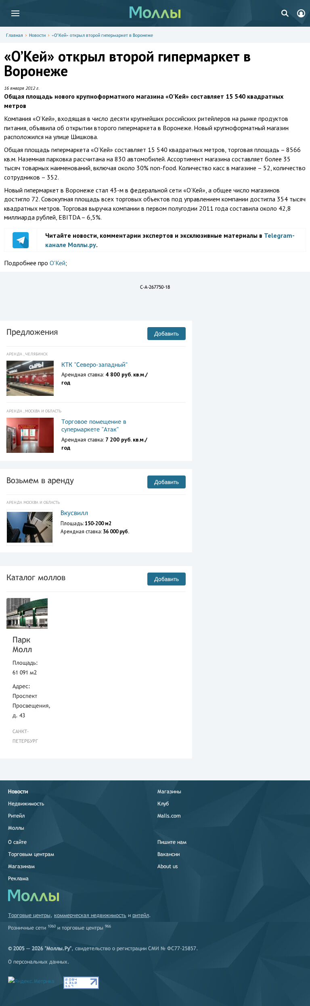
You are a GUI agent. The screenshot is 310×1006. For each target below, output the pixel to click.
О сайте (17, 842)
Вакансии (168, 854)
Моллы (16, 828)
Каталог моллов (35, 577)
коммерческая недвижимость (90, 915)
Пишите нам (171, 842)
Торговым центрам (31, 854)
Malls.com (169, 816)
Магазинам (21, 866)
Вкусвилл (74, 513)
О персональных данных (37, 962)
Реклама (18, 878)
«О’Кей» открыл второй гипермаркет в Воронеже (102, 35)
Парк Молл (22, 644)
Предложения (32, 331)
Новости (37, 35)
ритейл (140, 915)
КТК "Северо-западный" (94, 364)
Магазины (169, 791)
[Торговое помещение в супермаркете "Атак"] (30, 435)
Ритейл (16, 816)
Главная (14, 35)
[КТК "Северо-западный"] (30, 378)
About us (167, 866)
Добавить (166, 333)
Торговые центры (29, 915)
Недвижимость (26, 804)
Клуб (163, 804)
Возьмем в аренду (40, 480)
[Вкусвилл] (29, 527)
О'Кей (57, 263)
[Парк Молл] (27, 613)
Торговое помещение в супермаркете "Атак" (93, 425)
